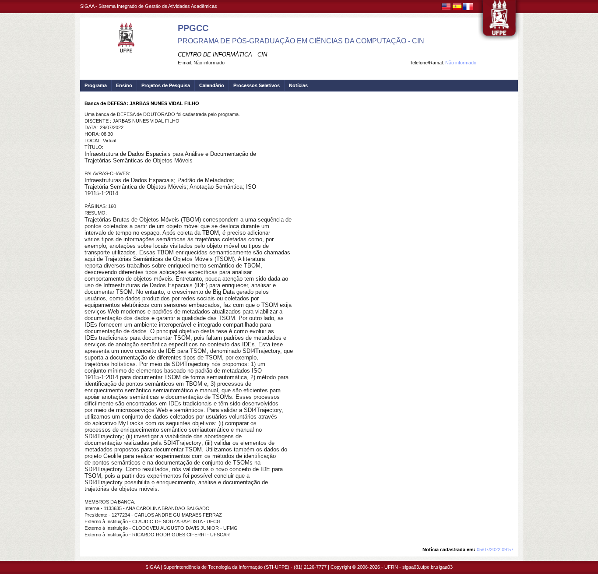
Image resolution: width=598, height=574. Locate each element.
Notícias (298, 85)
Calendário (211, 85)
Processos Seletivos (256, 85)
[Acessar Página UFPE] (499, 21)
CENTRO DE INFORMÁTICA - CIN (222, 54)
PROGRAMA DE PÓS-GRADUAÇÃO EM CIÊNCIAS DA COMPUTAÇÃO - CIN (301, 41)
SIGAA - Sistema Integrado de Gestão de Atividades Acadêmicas (148, 6)
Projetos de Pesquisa (165, 85)
